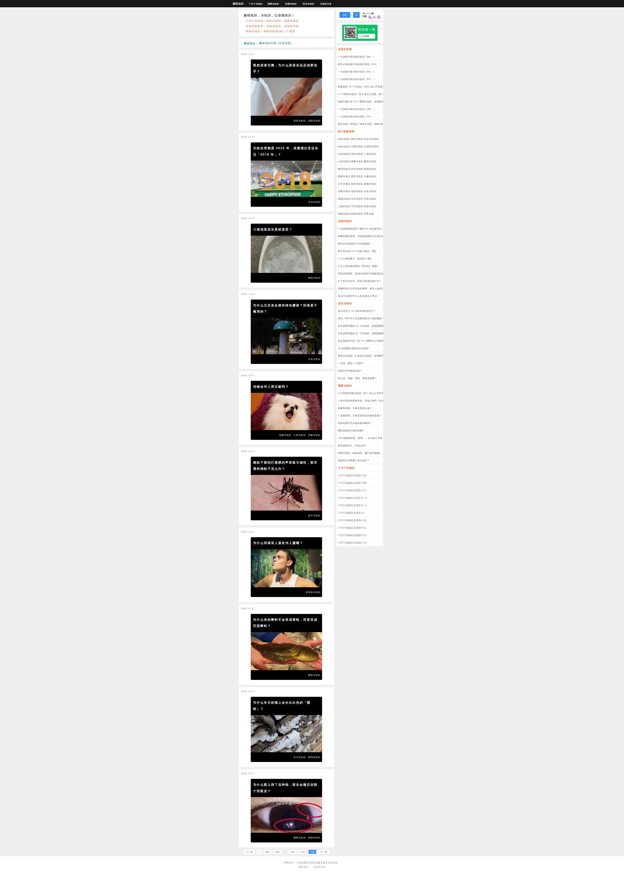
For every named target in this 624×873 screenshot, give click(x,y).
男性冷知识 (357, 138)
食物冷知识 (370, 183)
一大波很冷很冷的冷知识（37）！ (356, 116)
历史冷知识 (308, 3)
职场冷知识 (370, 168)
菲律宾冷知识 (313, 592)
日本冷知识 (357, 198)
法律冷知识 (291, 3)
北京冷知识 (314, 359)
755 (302, 851)
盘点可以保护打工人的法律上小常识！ (358, 295)
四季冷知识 (344, 191)
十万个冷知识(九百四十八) (352, 527)
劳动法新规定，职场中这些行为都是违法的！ (362, 273)
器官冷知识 (357, 176)
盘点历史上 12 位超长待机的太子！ (357, 310)
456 (277, 851)
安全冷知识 (357, 168)
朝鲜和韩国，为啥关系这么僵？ (355, 408)
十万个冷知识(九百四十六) (352, 542)
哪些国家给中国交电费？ (351, 430)
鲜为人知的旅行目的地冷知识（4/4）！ (359, 64)
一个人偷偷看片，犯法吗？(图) (355, 258)
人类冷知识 (300, 434)
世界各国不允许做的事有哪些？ (355, 423)
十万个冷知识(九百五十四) (352, 482)
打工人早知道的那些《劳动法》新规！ (358, 266)
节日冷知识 (357, 206)
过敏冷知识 (314, 434)
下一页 (323, 851)
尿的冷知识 (314, 120)
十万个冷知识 (256, 3)
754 (292, 851)
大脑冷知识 (370, 176)
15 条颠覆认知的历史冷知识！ (354, 348)
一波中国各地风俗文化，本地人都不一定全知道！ (365, 400)
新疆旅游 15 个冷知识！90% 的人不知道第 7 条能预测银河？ (371, 86)
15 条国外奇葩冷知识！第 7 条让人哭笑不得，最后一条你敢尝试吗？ (375, 393)
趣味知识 (238, 3)
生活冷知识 (344, 153)
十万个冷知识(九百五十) (351, 512)
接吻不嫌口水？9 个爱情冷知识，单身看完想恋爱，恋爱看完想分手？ (375, 101)
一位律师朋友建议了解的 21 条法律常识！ (361, 228)
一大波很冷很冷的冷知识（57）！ (356, 79)
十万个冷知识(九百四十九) (352, 520)
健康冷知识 (357, 161)
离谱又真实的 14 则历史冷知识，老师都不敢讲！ (364, 355)
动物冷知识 (285, 434)
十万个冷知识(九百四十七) (352, 535)
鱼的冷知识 (370, 206)
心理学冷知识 (371, 146)
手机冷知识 (370, 198)
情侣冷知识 (357, 153)
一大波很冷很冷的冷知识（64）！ (356, 71)
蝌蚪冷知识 (314, 674)
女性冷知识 (344, 138)
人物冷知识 (344, 206)
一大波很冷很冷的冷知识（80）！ (356, 56)
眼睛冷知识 (300, 837)
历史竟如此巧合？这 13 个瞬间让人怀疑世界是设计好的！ (369, 340)
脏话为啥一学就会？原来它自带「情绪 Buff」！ (364, 123)
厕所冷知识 (314, 277)
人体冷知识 (344, 161)
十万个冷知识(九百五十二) (352, 497)
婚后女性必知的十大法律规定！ (355, 243)
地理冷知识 (357, 191)
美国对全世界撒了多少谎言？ (354, 460)
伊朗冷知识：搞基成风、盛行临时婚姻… (360, 452)
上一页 (249, 851)
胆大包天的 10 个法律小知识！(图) (357, 251)
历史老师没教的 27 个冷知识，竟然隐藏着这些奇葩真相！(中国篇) (374, 325)
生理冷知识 (357, 146)
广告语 (290, 31)
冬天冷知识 (300, 757)
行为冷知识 (344, 183)
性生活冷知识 (371, 138)
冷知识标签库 (254, 26)
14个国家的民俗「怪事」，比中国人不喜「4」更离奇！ (368, 438)
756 (312, 851)
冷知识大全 (326, 3)
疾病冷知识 (314, 837)
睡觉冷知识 (370, 161)
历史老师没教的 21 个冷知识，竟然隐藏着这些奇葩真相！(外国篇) (374, 333)
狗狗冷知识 (357, 213)
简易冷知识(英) (273, 31)
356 (267, 851)
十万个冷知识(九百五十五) (352, 475)
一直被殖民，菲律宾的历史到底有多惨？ (360, 415)
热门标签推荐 (346, 131)
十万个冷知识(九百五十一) (352, 505)
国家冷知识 (273, 3)
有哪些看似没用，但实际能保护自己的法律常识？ (365, 236)
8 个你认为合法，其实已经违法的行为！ (360, 280)
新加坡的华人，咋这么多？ (352, 445)
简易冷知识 (253, 31)
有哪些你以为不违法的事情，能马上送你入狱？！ (365, 288)
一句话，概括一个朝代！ (351, 363)
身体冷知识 (344, 146)
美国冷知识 (344, 198)
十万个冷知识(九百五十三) (352, 490)
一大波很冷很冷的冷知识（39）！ (356, 109)
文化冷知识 (314, 201)
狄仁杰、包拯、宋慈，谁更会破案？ (357, 378)
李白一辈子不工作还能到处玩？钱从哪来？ (361, 318)
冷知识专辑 (291, 26)
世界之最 (369, 213)
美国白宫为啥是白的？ (350, 370)
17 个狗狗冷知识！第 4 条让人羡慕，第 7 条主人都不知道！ (371, 94)
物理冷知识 (314, 757)
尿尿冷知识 (300, 120)
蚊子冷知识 (314, 515)
